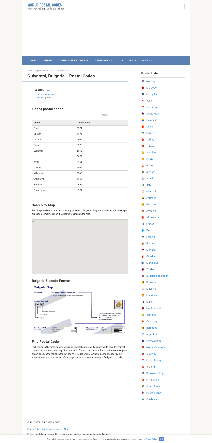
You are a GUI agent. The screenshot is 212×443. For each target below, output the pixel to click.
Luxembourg (153, 360)
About (67, 429)
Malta (149, 301)
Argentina (151, 334)
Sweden (151, 152)
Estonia (150, 236)
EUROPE (48, 60)
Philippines (152, 379)
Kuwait (150, 171)
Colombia (151, 120)
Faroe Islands (154, 392)
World (29, 71)
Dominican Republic (157, 373)
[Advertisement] (106, 34)
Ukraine (150, 133)
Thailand (151, 269)
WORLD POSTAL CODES (45, 5)
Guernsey (151, 321)
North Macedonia (156, 347)
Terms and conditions (52, 429)
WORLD (34, 60)
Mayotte (151, 288)
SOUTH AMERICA (103, 60)
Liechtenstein (154, 308)
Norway (150, 81)
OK (161, 439)
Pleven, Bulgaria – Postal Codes (56, 71)
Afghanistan (153, 217)
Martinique (152, 262)
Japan (149, 100)
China (149, 126)
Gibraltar (151, 256)
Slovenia (151, 353)
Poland (150, 165)
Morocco (151, 87)
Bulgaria (37, 71)
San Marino (152, 399)
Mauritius (151, 295)
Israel (149, 178)
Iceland (150, 366)
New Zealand (153, 340)
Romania (151, 282)
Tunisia (150, 146)
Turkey (150, 139)
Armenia (151, 210)
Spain (149, 159)
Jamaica (151, 314)
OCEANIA (147, 60)
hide (48, 90)
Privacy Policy (33, 429)
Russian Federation (157, 275)
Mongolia (151, 94)
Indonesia (152, 107)
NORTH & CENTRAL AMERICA (73, 60)
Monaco (151, 249)
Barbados (151, 327)
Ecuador (151, 197)
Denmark (151, 191)
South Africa (153, 386)
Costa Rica (152, 113)
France (150, 223)
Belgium (151, 204)
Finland (150, 230)
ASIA (120, 60)
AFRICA (132, 60)
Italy (148, 184)
